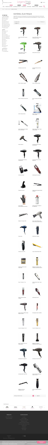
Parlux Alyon (20, 236)
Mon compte (24, 429)
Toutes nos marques (9, 418)
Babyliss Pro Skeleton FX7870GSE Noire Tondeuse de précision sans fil (36, 343)
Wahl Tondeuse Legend (22, 83)
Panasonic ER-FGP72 (21, 251)
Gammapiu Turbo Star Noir (36, 358)
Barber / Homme (35, 6)
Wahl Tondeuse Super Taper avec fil (37, 282)
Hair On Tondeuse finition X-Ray (36, 389)
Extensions (24, 6)
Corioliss (4, 32)
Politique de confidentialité (24, 419)
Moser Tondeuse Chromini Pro (23, 98)
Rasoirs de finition (6, 21)
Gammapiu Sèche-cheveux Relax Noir (36, 160)
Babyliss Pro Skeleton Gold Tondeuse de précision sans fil (37, 267)
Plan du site (24, 426)
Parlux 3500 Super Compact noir (22, 37)
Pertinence (42, 21)
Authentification (24, 428)
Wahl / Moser (5, 45)
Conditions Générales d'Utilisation (24, 422)
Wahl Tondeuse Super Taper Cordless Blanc (37, 129)
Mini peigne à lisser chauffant (37, 312)
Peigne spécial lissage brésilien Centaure (37, 190)
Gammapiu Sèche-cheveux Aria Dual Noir (36, 145)
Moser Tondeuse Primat (36, 83)
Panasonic (5, 40)
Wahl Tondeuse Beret (21, 113)
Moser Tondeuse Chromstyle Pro (37, 99)
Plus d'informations (5, 443)
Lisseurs (4, 20)
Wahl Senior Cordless (35, 236)
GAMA (4, 33)
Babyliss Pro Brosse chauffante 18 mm (21, 389)
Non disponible (5, 51)
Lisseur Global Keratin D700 (36, 251)
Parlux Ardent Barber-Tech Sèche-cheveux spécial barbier (37, 221)
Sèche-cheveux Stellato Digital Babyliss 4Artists (23, 313)
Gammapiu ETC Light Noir (22, 358)
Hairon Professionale (6, 38)
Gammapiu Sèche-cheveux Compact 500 (22, 160)
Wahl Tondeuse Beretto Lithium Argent (36, 114)
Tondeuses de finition (6, 25)
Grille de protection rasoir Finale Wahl (22, 267)
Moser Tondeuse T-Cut (22, 282)
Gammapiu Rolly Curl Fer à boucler (36, 68)
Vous (3, 6)
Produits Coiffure (8, 6)
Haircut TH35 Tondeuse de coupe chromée (36, 374)
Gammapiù (5, 34)
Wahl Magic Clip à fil (35, 297)
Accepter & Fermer (41, 442)
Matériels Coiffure (17, 6)
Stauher (4, 43)
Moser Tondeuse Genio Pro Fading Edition (22, 343)
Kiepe (4, 39)
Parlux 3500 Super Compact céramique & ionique (36, 37)
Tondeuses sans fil (6, 26)
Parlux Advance (20, 144)
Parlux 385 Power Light (36, 52)
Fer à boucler (5, 19)
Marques (40, 6)
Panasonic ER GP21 (21, 190)
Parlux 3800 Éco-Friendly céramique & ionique (22, 53)
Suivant (38, 395)
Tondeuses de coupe (6, 24)
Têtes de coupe (5, 27)
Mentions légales (24, 418)
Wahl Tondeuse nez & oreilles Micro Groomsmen (23, 129)
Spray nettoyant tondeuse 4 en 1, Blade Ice (36, 206)
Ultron (4, 44)
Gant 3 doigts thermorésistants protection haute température (22, 206)
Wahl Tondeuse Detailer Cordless (22, 298)
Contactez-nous (24, 425)
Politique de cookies (24, 421)
